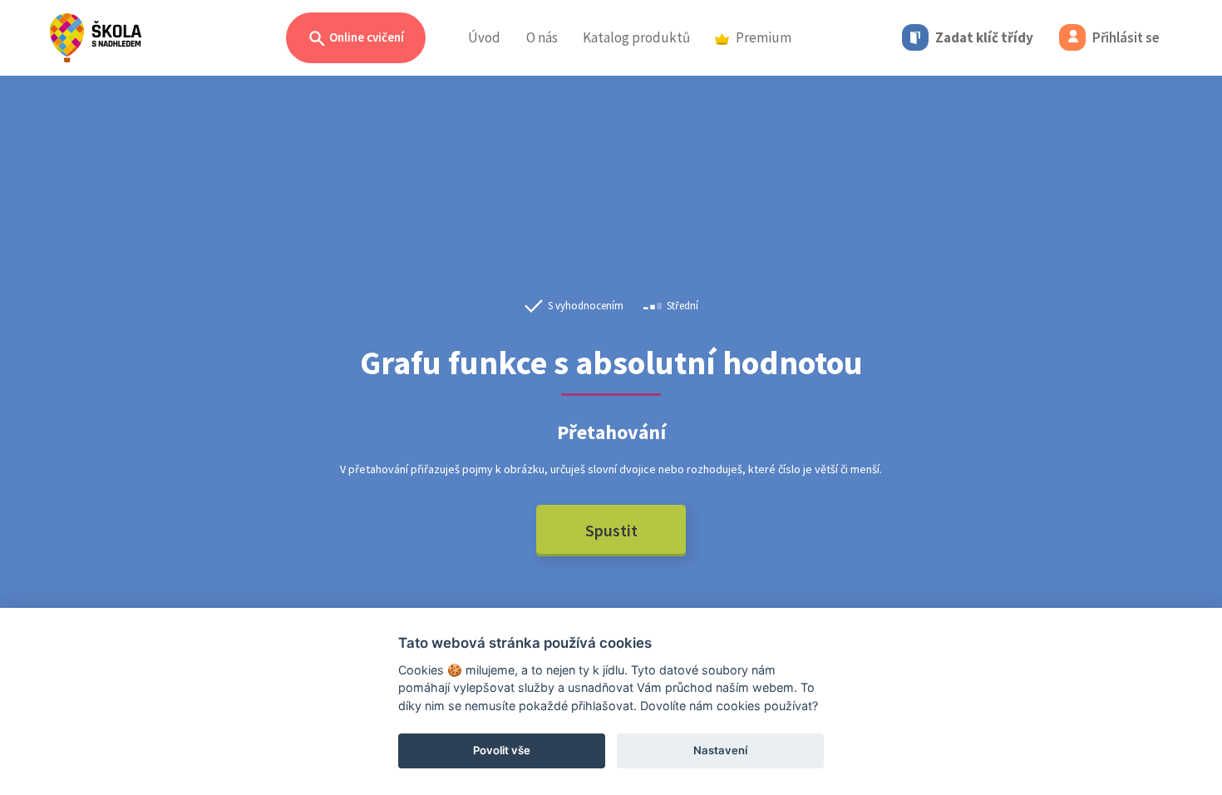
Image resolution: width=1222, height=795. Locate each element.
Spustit (611, 530)
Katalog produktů (636, 37)
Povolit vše (501, 750)
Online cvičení (365, 37)
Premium (763, 37)
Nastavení (720, 750)
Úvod (484, 37)
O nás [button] (542, 37)
